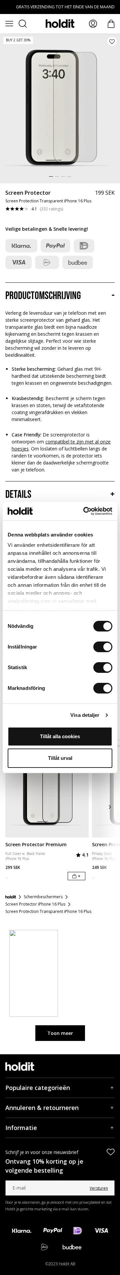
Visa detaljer (84, 715)
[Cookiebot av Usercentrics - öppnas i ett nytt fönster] (84, 511)
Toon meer (60, 1033)
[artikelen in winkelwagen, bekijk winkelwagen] (111, 24)
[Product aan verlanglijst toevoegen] (112, 41)
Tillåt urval (60, 758)
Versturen (99, 1188)
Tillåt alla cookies (60, 736)
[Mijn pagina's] (93, 24)
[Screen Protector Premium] (47, 786)
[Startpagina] (10, 897)
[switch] (102, 647)
